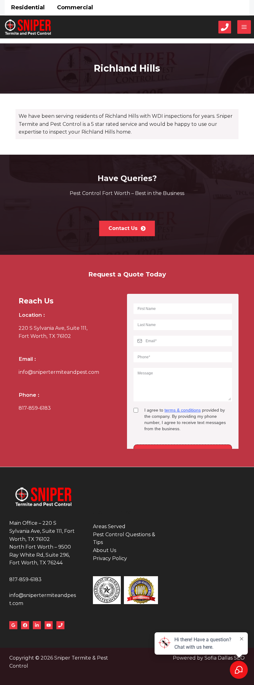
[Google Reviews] (13, 625)
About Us (104, 550)
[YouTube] (49, 625)
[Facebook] (25, 625)
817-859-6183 (35, 408)
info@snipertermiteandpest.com (59, 372)
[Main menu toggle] (244, 27)
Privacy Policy (110, 558)
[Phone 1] (224, 27)
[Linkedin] (37, 625)
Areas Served (109, 526)
